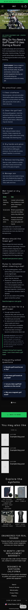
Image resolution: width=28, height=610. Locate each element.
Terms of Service (14, 587)
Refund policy (14, 590)
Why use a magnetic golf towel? (12, 393)
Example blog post (17, 437)
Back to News (15, 414)
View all (14, 430)
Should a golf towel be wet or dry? (13, 368)
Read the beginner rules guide (11, 301)
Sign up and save (13, 600)
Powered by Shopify (14, 608)
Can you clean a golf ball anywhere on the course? (12, 385)
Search (14, 584)
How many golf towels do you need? (13, 377)
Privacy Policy (14, 593)
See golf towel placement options (12, 258)
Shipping (14, 596)
